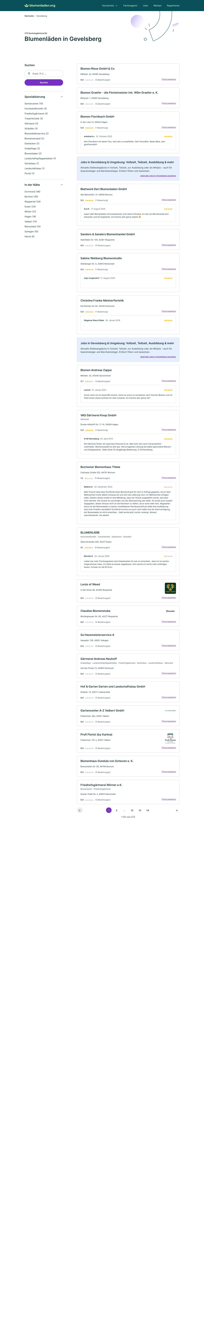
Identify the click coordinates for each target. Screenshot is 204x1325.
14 (147, 810)
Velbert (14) (31, 221)
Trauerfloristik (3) (34, 118)
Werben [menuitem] (157, 5)
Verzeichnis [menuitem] (108, 5)
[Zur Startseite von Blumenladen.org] (40, 5)
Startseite (29, 16)
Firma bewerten (169, 79)
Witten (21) (30, 211)
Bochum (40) (31, 196)
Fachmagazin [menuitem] (130, 5)
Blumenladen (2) (33, 153)
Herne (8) (30, 236)
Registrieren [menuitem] (173, 5)
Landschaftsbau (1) (35, 168)
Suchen (44, 82)
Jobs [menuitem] (145, 5)
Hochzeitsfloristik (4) (36, 108)
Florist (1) (29, 173)
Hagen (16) (30, 216)
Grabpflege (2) (32, 148)
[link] (128, 73)
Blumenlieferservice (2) (37, 133)
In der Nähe (32, 184)
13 (140, 810)
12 (132, 810)
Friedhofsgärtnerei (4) (36, 113)
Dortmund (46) (32, 191)
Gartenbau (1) (32, 163)
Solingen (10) (31, 231)
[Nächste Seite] (176, 810)
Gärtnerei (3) (31, 123)
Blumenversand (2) (34, 138)
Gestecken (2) (32, 143)
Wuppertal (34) (33, 201)
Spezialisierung (35, 96)
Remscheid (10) (33, 226)
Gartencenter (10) (34, 103)
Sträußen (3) (31, 128)
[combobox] (44, 73)
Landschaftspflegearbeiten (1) (40, 158)
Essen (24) (30, 206)
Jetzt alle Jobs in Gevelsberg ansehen (158, 176)
